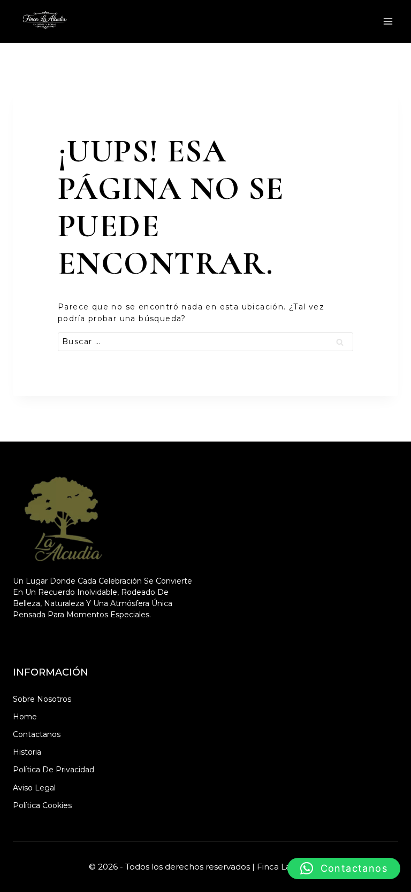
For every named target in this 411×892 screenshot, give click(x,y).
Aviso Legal (34, 788)
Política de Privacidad (53, 769)
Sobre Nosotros (42, 699)
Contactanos (36, 734)
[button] (343, 868)
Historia (27, 752)
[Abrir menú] (388, 21)
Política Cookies (42, 805)
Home (25, 717)
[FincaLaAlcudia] (45, 21)
